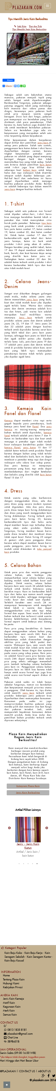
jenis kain (43, 143)
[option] (28, 832)
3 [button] (28, 863)
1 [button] (19, 863)
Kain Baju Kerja (33, 953)
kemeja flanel (12, 448)
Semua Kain (10, 1014)
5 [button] (37, 863)
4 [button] (32, 863)
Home (6, 975)
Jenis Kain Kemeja (13, 998)
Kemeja (8, 421)
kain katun (46, 165)
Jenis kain (25, 318)
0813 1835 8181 (16, 1029)
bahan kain (30, 170)
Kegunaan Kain (11, 1006)
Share (9, 86)
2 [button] (23, 863)
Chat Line (12, 1037)
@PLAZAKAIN (8, 1071)
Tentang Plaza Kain (13, 979)
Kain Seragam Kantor (39, 956)
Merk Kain (9, 1010)
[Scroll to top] (6, 1085)
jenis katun (29, 448)
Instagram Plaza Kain (28, 786)
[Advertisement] (28, 915)
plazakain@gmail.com (20, 1033)
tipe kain (47, 223)
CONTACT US (27, 1071)
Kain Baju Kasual (14, 960)
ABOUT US (44, 1071)
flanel (35, 427)
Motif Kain (9, 1002)
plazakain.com (41, 1080)
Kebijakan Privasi (13, 987)
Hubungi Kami (11, 983)
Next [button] (46, 828)
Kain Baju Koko (13, 953)
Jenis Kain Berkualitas (28, 793)
